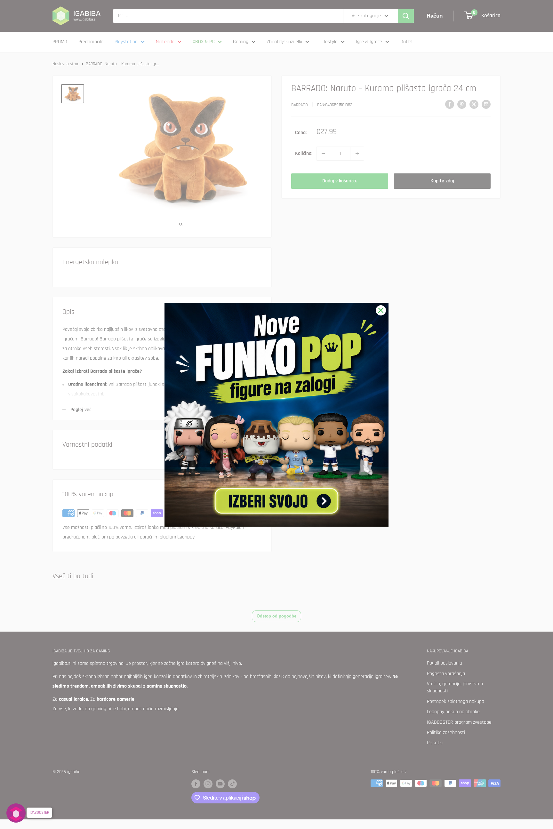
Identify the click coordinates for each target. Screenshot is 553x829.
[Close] (381, 310)
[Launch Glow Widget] (16, 813)
